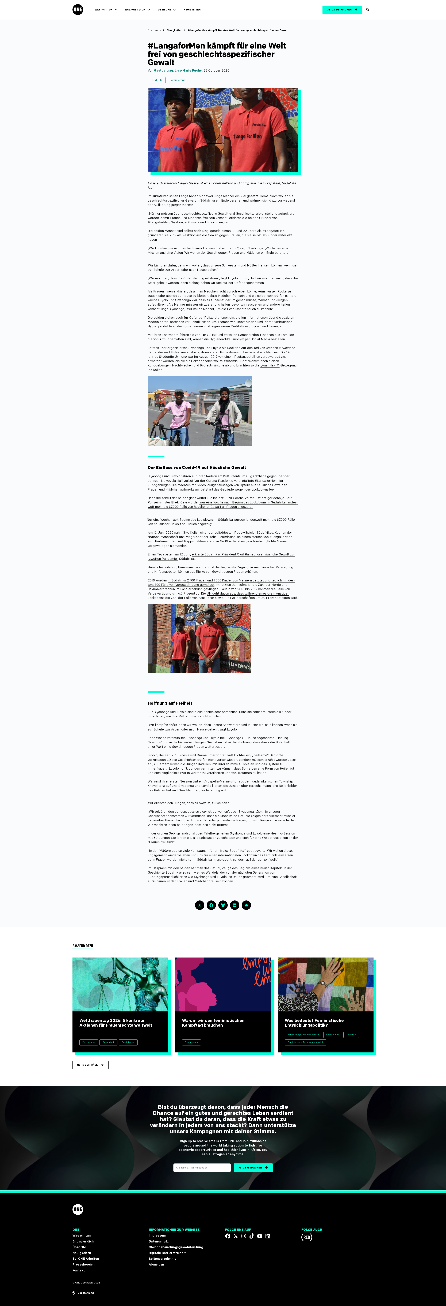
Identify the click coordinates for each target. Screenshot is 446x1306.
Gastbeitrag (163, 70)
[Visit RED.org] (306, 1237)
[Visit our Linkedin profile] (267, 1236)
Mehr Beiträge (87, 1064)
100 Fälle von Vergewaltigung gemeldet (184, 585)
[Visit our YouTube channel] (259, 1236)
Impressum (157, 1235)
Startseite (154, 30)
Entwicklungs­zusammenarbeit (303, 1034)
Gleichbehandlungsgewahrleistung (176, 1247)
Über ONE (164, 9)
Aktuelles (351, 1034)
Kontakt (78, 1270)
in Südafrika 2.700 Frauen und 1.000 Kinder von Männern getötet (216, 580)
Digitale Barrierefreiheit (167, 1253)
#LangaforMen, (159, 222)
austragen (217, 1154)
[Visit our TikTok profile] (251, 1236)
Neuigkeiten (192, 9)
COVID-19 (157, 80)
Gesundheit (108, 1042)
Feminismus (177, 80)
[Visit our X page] (235, 1236)
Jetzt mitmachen (339, 9)
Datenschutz (159, 1241)
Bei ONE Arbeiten (85, 1259)
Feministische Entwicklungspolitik (305, 1042)
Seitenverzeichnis (162, 1259)
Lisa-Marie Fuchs (188, 70)
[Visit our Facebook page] (227, 1236)
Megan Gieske (188, 183)
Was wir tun (104, 9)
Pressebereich (83, 1264)
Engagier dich (135, 9)
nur (202, 502)
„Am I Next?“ (270, 365)
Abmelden (156, 1264)
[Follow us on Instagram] (243, 1236)
